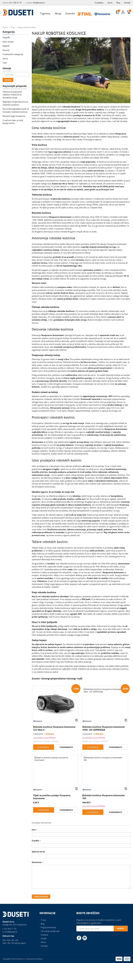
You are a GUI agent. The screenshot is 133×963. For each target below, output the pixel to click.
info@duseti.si (39, 2)
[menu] (74, 13)
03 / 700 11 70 (15, 2)
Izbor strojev (8, 41)
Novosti (6, 50)
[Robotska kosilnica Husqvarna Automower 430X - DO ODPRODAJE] (104, 704)
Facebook (79, 937)
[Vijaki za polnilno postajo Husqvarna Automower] (55, 772)
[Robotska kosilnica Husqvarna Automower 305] (104, 772)
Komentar (37, 862)
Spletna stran (38, 851)
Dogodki (6, 37)
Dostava (44, 934)
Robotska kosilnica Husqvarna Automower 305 (103, 797)
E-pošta (35, 840)
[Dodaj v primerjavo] (76, 720)
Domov (5, 27)
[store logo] (18, 12)
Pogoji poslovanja (48, 927)
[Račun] (123, 12)
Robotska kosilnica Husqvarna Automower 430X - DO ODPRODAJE (103, 728)
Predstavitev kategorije (13, 54)
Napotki (6, 45)
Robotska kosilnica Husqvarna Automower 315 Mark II (54, 728)
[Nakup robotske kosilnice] (81, 70)
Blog (118, 2)
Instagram (84, 937)
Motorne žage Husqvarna (14, 116)
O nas (43, 920)
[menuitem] (45, 13)
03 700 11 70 (10, 928)
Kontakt (127, 2)
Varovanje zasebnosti (50, 931)
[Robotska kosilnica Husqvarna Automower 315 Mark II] (55, 704)
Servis (109, 2)
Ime (34, 829)
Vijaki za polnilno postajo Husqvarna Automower (51, 797)
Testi (5, 62)
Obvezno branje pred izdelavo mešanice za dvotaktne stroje (12, 94)
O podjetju (99, 2)
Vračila (43, 938)
